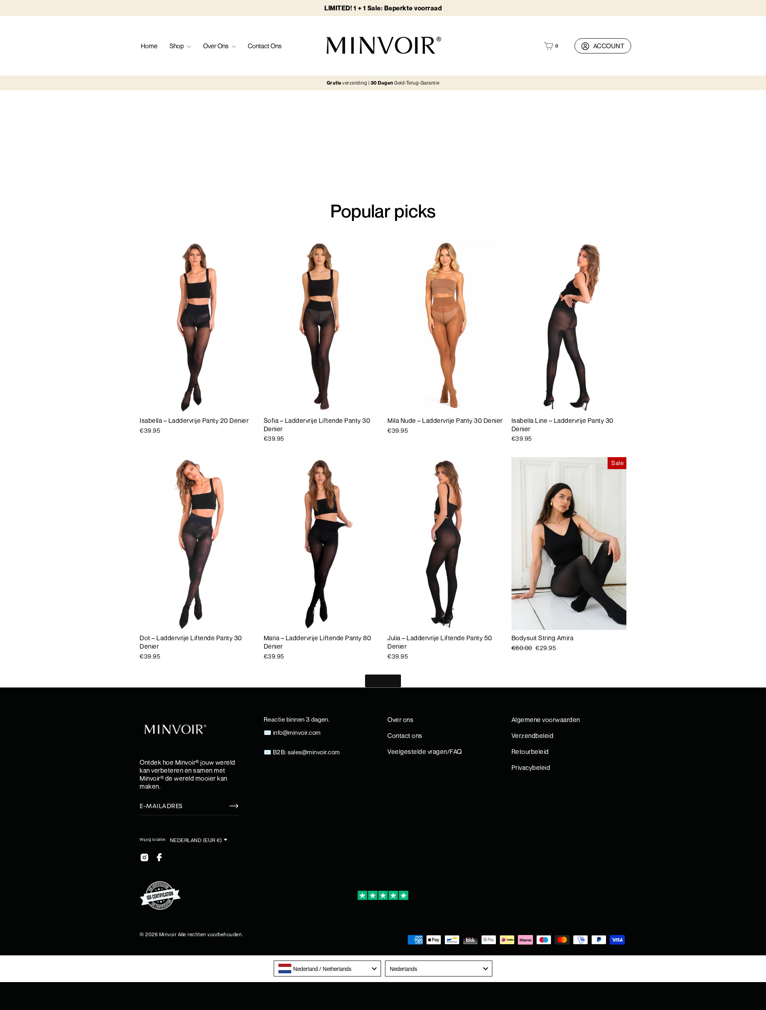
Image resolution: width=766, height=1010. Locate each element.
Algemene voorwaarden (545, 720)
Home (149, 46)
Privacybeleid (531, 767)
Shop (177, 46)
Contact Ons (265, 46)
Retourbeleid (530, 752)
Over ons (216, 46)
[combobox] (327, 968)
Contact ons (404, 736)
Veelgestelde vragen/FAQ (424, 752)
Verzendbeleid (532, 736)
